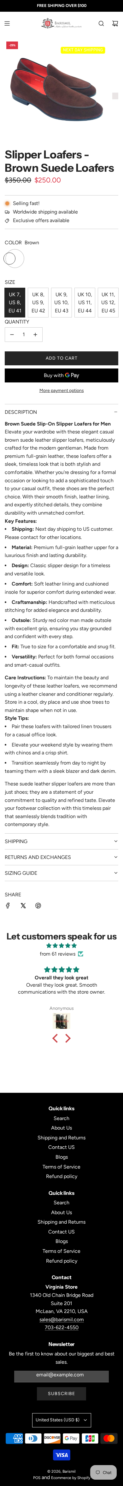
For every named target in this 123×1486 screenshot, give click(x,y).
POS (36, 1478)
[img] (61, 946)
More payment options (61, 390)
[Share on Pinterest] (38, 907)
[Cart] (115, 23)
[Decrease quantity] (12, 335)
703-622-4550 (62, 1327)
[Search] (101, 23)
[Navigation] (7, 23)
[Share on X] (23, 907)
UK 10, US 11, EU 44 (85, 302)
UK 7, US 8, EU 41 (15, 302)
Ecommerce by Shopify (70, 1478)
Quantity (17, 322)
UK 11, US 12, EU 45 (108, 302)
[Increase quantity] (35, 335)
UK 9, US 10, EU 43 (61, 302)
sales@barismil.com (61, 1319)
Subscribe (61, 1393)
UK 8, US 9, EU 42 (38, 302)
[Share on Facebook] (8, 907)
